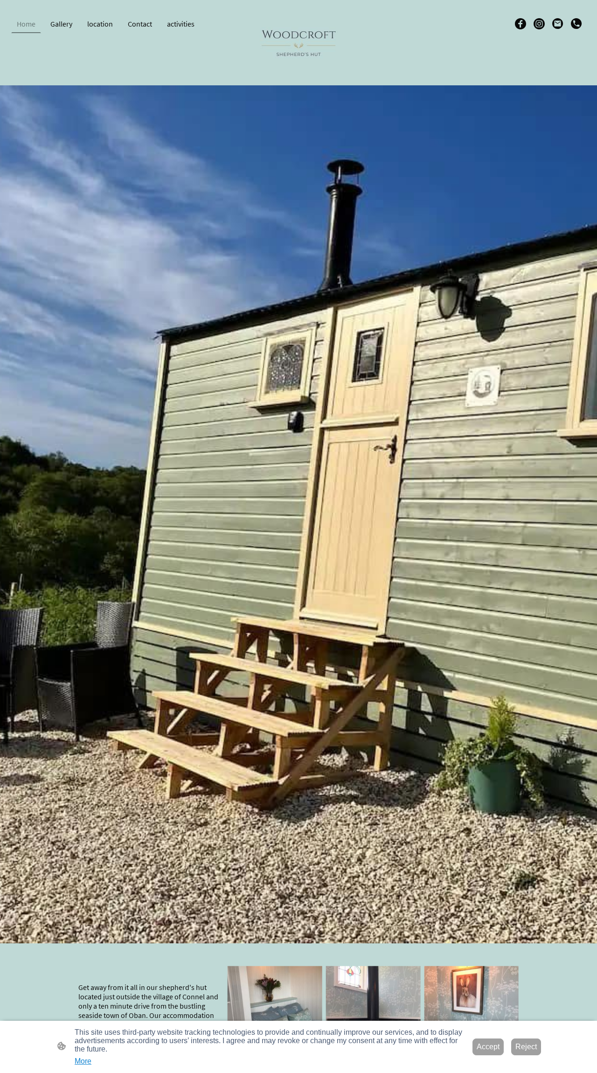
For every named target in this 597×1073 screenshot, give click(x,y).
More (83, 1061)
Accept (488, 1047)
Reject (526, 1047)
